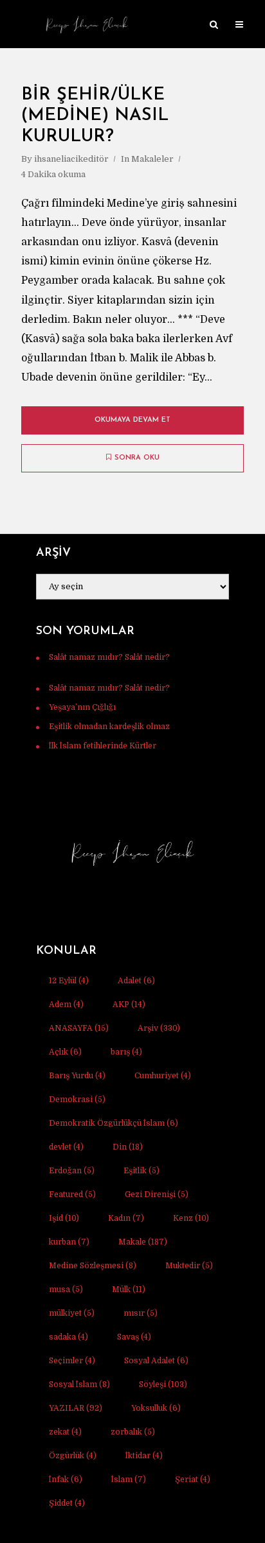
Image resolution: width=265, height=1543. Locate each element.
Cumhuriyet (162, 1075)
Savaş (134, 1336)
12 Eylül (69, 980)
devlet (66, 1146)
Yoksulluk (156, 1408)
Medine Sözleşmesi (92, 1265)
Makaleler (152, 159)
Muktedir (189, 1265)
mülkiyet (72, 1313)
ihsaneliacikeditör (71, 159)
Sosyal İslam (79, 1384)
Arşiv (159, 1028)
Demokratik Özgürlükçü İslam (113, 1123)
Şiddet (67, 1503)
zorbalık (133, 1431)
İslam (128, 1479)
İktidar (144, 1455)
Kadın (126, 1218)
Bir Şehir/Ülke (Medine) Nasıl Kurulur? (95, 116)
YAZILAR (75, 1408)
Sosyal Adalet (156, 1360)
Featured (72, 1194)
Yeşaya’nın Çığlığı (82, 707)
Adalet (136, 980)
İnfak (65, 1479)
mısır (140, 1313)
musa (66, 1289)
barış (126, 1051)
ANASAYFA (79, 1028)
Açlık (65, 1051)
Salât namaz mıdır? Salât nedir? (109, 657)
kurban (69, 1241)
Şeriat (192, 1479)
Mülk (128, 1289)
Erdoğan (72, 1170)
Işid (64, 1218)
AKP (129, 1004)
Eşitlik (141, 1170)
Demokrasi (77, 1099)
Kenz (191, 1218)
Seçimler (72, 1360)
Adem (66, 1004)
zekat (65, 1431)
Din (128, 1146)
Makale (142, 1241)
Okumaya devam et (132, 420)
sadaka (68, 1336)
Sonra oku (137, 457)
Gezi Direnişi (156, 1194)
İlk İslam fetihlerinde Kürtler (102, 745)
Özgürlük (72, 1455)
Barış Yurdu (77, 1075)
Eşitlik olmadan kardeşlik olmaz (109, 726)
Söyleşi (163, 1384)
